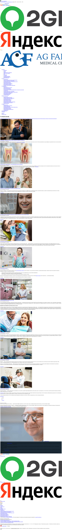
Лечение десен (2, 332)
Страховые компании (7, 76)
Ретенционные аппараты (4, 268)
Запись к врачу (7, 3)
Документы (5, 74)
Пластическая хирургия (7, 82)
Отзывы (1, 508)
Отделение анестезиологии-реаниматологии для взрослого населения (14, 89)
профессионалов (9, 443)
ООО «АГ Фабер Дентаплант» (8, 517)
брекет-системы (38, 275)
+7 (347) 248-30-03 (3, 1)
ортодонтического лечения (20, 270)
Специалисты (6, 406)
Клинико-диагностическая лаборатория (9, 85)
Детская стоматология (7, 106)
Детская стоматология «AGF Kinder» (9, 80)
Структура (5, 75)
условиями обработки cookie (15, 528)
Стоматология (6, 79)
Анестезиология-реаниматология (8, 109)
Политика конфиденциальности (5, 520)
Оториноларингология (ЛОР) (8, 98)
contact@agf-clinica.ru (38, 517)
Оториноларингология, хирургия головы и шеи (11, 81)
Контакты (1, 509)
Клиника (1, 505)
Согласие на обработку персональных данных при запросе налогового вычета (11, 521)
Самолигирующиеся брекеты (4, 388)
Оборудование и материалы (8, 72)
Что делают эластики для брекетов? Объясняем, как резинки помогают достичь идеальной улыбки (14, 214)
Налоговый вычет (6, 77)
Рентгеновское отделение (7, 84)
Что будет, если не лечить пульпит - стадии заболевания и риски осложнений (11, 164)
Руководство (5, 86)
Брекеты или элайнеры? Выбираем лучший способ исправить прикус (10, 188)
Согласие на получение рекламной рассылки (6, 522)
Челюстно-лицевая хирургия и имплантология (7, 511)
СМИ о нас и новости (7, 73)
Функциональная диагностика (8, 102)
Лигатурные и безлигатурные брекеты (5, 241)
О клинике (5, 70)
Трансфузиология (6, 103)
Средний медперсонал (7, 94)
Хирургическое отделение (7, 100)
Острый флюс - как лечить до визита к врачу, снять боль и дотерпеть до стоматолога (12, 140)
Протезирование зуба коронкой (4, 359)
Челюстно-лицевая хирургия (8, 87)
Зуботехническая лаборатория (8, 83)
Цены (1, 507)
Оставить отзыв (2, 482)
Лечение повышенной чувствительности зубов (7, 300)
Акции (5, 71)
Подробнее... (23, 142)
